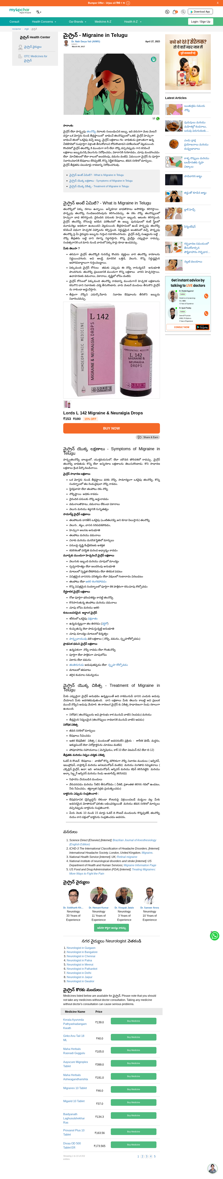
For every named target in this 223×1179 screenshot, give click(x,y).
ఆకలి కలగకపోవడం (96, 581)
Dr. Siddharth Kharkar (73, 907)
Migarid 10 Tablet (73, 1101)
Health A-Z (131, 21)
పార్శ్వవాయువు (78, 638)
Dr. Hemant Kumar (99, 907)
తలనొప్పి (91, 131)
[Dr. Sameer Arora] (150, 896)
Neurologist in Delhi (79, 972)
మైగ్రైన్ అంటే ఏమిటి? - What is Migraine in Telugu (96, 174)
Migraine (147, 852)
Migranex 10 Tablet (75, 1088)
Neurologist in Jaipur (79, 977)
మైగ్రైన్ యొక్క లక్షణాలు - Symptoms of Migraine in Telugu (101, 180)
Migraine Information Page (140, 865)
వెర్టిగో (104, 623)
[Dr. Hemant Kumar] (99, 896)
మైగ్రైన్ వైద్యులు (33, 46)
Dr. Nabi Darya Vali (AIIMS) (85, 43)
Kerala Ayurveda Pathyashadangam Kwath (75, 1024)
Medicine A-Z (103, 21)
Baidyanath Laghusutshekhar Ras (74, 1118)
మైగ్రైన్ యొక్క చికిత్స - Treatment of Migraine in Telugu (99, 186)
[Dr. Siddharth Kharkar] (73, 896)
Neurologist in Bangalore (82, 952)
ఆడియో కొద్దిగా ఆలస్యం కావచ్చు (111, 928)
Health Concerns (42, 21)
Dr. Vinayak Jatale (124, 907)
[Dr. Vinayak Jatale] (124, 896)
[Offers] (167, 11)
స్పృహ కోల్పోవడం (118, 664)
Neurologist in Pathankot (82, 968)
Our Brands (76, 21)
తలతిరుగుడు (76, 664)
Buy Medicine (133, 1021)
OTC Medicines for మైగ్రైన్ (35, 58)
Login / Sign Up (200, 21)
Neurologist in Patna (79, 960)
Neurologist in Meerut (80, 964)
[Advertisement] (111, 1171)
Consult (14, 21)
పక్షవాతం (93, 618)
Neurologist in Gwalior (80, 981)
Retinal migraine (127, 856)
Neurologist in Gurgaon (81, 947)
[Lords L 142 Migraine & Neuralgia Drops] (111, 350)
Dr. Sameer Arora (149, 907)
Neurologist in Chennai (81, 956)
